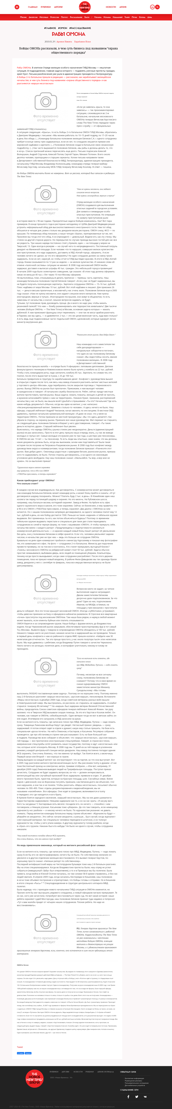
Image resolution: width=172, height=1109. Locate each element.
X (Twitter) (21, 1053)
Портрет (64, 17)
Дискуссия (33, 17)
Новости (111, 7)
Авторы (58, 7)
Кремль (142, 17)
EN (152, 7)
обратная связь (128, 1072)
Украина (97, 17)
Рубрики (46, 7)
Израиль (107, 17)
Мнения (90, 1072)
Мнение (23, 17)
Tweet (20, 1047)
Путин (134, 17)
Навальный (117, 17)
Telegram (28, 1053)
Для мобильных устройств (135, 1085)
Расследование (76, 17)
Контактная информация (134, 1078)
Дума (149, 17)
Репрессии (54, 17)
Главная (32, 7)
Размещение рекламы (133, 1080)
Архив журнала (105, 1072)
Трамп (127, 17)
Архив (122, 7)
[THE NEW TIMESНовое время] (85, 7)
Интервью (44, 17)
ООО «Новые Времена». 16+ (61, 1077)
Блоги (86, 17)
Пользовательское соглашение (137, 1083)
